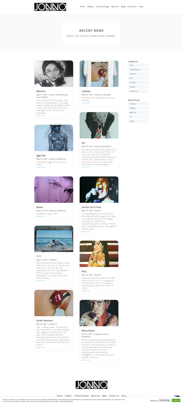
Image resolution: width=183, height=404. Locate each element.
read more (40, 115)
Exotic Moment (44, 320)
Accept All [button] (176, 400)
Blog (123, 7)
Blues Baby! (88, 330)
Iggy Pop (41, 155)
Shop (141, 7)
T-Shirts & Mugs (102, 7)
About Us (115, 7)
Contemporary (61, 94)
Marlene (41, 91)
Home (82, 7)
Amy (84, 271)
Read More (154, 400)
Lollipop (86, 91)
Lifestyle (44, 97)
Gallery (90, 7)
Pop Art (53, 159)
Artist (52, 94)
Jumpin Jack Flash (91, 207)
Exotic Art (53, 324)
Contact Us (132, 7)
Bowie (39, 207)
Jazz (38, 97)
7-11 (38, 256)
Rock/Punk (61, 159)
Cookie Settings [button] (164, 400)
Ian (83, 142)
